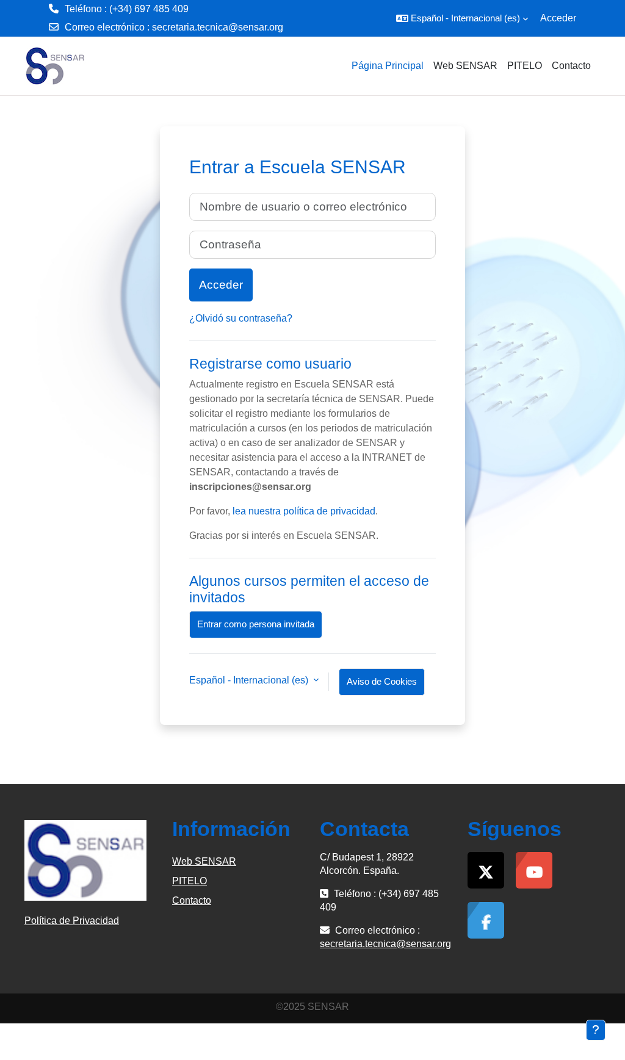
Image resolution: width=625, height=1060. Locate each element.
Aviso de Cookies (382, 681)
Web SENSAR (204, 861)
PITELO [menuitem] (524, 65)
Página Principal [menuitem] (388, 65)
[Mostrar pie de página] (595, 1030)
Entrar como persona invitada (255, 624)
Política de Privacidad (71, 920)
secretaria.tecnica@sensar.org (217, 27)
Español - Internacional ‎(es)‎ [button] (250, 680)
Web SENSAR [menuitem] (465, 65)
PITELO (189, 881)
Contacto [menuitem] (571, 65)
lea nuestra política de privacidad (304, 511)
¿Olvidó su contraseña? (240, 318)
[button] (462, 18)
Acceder (558, 18)
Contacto (191, 900)
